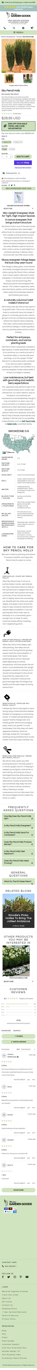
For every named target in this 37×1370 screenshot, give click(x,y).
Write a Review (23, 1042)
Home (3, 37)
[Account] (23, 28)
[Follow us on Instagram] (15, 1277)
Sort (18, 1049)
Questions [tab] (17, 1031)
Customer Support (11, 1344)
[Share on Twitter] (12, 185)
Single (4, 149)
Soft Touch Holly (28, 421)
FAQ (4, 1334)
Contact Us (7, 1305)
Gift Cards (7, 1302)
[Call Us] (5, 28)
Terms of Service (10, 1315)
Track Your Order (10, 1295)
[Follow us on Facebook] (3, 1277)
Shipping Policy (9, 1308)
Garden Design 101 (11, 1351)
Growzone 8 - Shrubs (14, 37)
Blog (4, 1330)
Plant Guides (8, 1341)
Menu (20, 32)
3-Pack (12, 149)
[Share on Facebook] (9, 185)
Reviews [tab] (6, 1031)
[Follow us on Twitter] (8, 1277)
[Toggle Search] (14, 28)
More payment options (23, 167)
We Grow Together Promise (15, 1291)
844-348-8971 (10, 1266)
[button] (18, 113)
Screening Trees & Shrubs (14, 1358)
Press (5, 1337)
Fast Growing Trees (11, 1354)
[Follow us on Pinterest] (21, 1277)
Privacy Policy (9, 1319)
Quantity (5, 153)
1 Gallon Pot (6, 142)
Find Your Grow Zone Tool (14, 1348)
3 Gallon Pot (17, 142)
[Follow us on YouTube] (26, 1277)
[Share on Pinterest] (14, 185)
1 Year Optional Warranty (14, 1312)
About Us (6, 1298)
